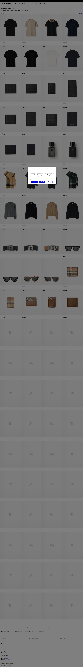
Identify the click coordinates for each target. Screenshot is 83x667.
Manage (49, 181)
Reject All (42, 181)
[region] (42, 175)
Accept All (34, 181)
